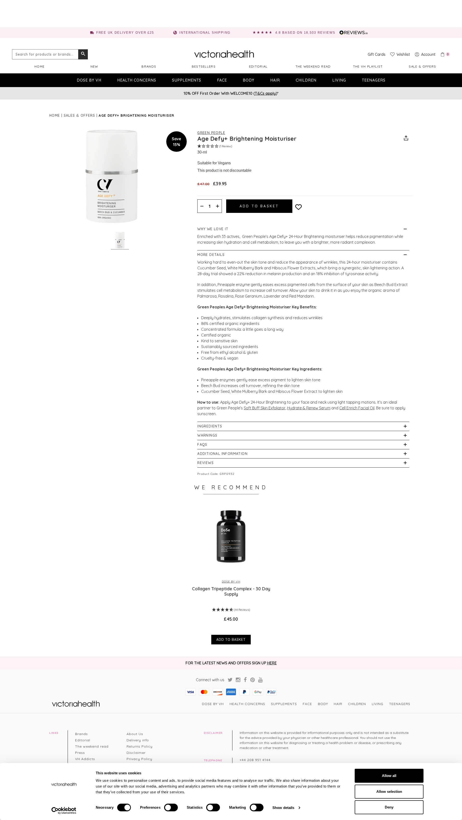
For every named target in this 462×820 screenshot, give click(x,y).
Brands (148, 66)
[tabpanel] (231, 573)
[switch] (171, 807)
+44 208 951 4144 (255, 760)
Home (39, 66)
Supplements (186, 80)
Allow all (389, 776)
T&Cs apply (265, 93)
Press (80, 752)
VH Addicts (85, 759)
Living (339, 80)
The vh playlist (368, 66)
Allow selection (389, 791)
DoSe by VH (89, 80)
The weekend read (313, 66)
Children (306, 80)
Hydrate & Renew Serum (308, 408)
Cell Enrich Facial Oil (356, 408)
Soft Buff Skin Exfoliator (264, 408)
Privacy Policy (139, 759)
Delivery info (138, 740)
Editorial (258, 66)
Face (222, 80)
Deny (389, 807)
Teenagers (373, 80)
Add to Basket (231, 639)
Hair (275, 80)
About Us (135, 734)
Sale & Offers (422, 66)
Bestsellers (204, 66)
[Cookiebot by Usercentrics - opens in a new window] (64, 810)
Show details (283, 808)
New (94, 66)
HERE (272, 663)
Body (248, 80)
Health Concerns (136, 80)
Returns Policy (140, 746)
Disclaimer (136, 752)
